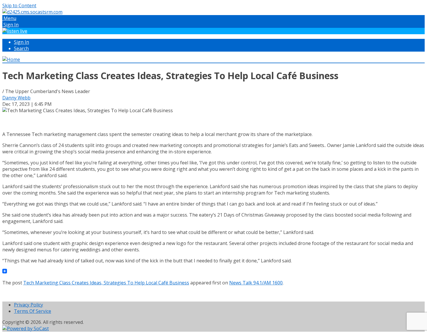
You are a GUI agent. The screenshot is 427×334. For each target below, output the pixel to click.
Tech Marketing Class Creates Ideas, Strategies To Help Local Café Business (106, 282)
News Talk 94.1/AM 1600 (256, 282)
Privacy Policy (28, 305)
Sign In (21, 42)
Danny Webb (16, 98)
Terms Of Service (32, 311)
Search (21, 48)
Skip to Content (19, 5)
